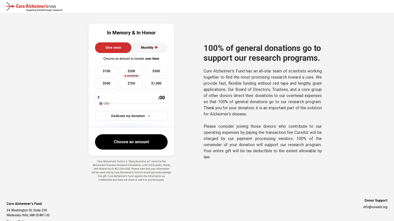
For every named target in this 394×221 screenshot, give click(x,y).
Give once (113, 48)
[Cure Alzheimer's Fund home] (33, 7)
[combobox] (106, 103)
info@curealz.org (375, 207)
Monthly (147, 48)
